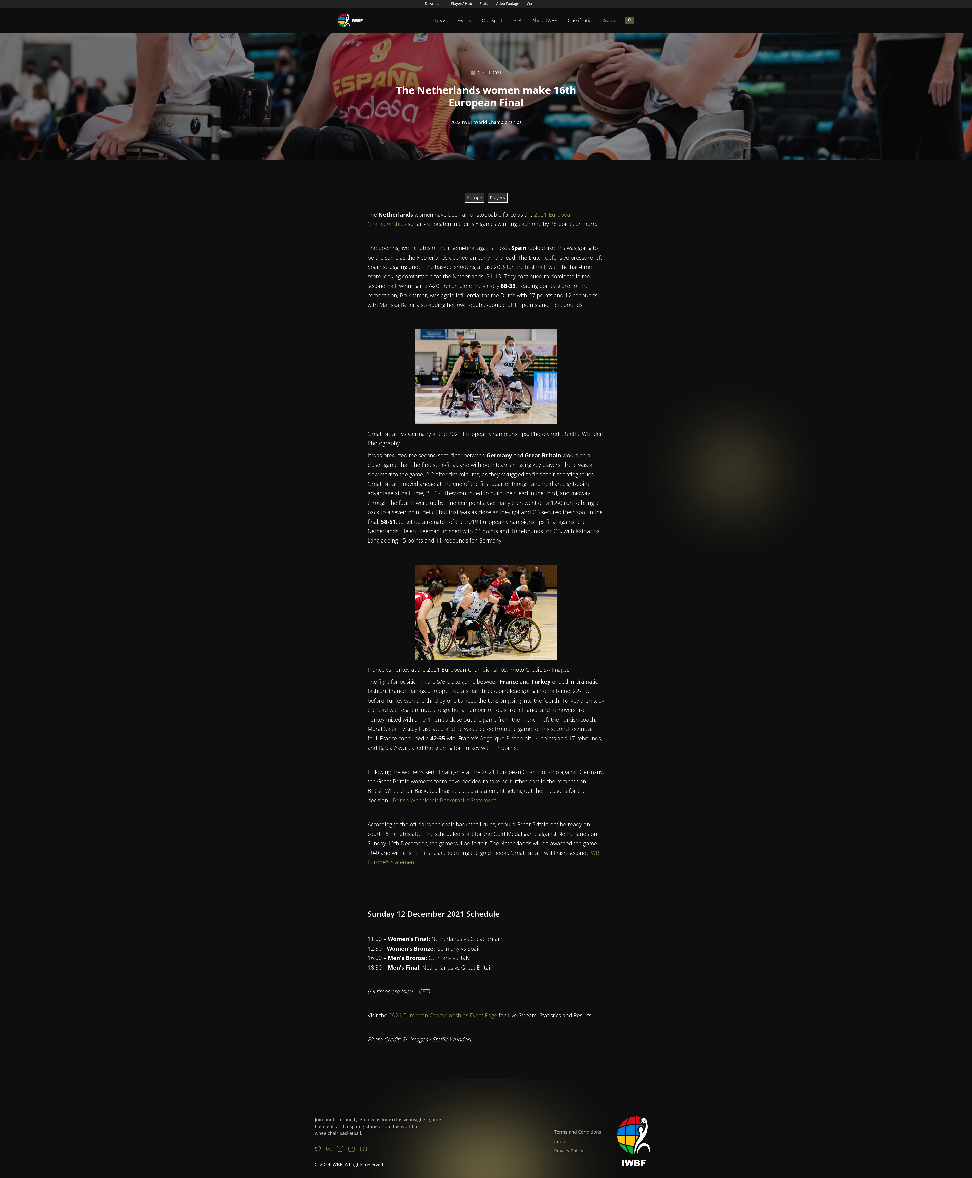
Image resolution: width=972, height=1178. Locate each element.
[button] (441, 20)
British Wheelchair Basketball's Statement (444, 800)
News (440, 20)
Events (464, 20)
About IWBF (544, 20)
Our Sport (492, 20)
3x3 (517, 20)
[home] (350, 20)
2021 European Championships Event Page (443, 1015)
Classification (581, 20)
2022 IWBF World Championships (486, 122)
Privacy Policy (568, 1151)
